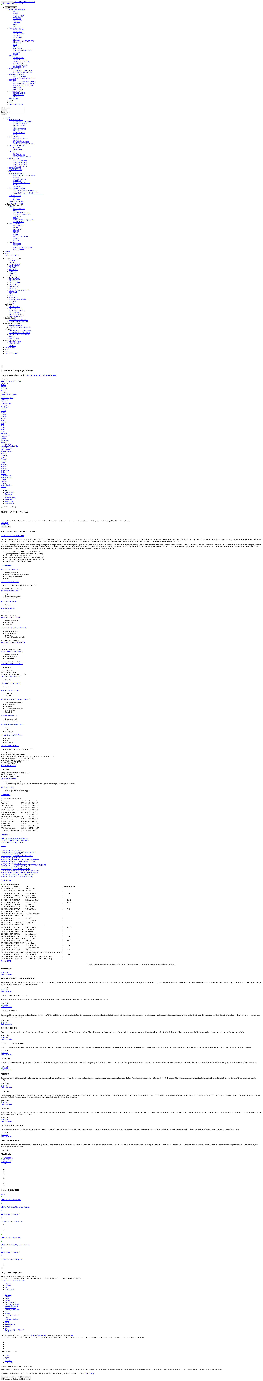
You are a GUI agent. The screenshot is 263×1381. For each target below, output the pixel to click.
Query (3, 108)
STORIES (16, 97)
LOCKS (16, 240)
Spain (3, 472)
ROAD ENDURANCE (21, 142)
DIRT (15, 45)
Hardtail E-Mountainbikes (21, 183)
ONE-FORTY (18, 35)
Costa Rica (4, 400)
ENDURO (16, 131)
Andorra (3, 385)
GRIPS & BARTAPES (20, 212)
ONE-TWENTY (18, 30)
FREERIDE (17, 181)
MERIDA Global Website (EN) (11, 381)
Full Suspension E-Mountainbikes (24, 175)
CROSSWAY (17, 149)
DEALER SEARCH (16, 104)
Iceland (3, 418)
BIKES (7, 118)
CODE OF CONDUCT (21, 61)
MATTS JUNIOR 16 (20, 166)
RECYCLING (18, 89)
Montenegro (5, 440)
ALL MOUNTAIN (19, 129)
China (3, 396)
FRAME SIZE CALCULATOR (23, 84)
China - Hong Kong (7, 398)
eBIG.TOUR (17, 21)
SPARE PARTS (18, 222)
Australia (4, 388)
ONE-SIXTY (17, 32)
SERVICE (12, 80)
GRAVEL (12, 151)
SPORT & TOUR (19, 133)
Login (11, 102)
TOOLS (16, 238)
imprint (7, 1357)
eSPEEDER (17, 26)
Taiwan (3, 479)
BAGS (15, 227)
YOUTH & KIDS (15, 159)
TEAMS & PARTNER (16, 74)
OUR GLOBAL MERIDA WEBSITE (40, 375)
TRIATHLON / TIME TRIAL (23, 144)
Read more (4, 523)
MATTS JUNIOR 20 (20, 164)
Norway (3, 453)
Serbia (3, 463)
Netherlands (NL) (6, 444)
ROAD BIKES (14, 136)
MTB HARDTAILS (20, 123)
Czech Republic (6, 403)
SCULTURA (17, 48)
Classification (9, 503)
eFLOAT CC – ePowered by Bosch (24, 190)
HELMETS (17, 244)
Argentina (4, 387)
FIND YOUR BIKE (15, 170)
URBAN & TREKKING (17, 146)
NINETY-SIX (17, 37)
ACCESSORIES (14, 223)
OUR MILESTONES (20, 65)
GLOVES (16, 246)
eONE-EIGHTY (18, 15)
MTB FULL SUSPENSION (22, 121)
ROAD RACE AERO (20, 138)
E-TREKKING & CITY (17, 188)
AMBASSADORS (19, 76)
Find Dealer (5, 524)
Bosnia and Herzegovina (9, 394)
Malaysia (4, 437)
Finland (3, 411)
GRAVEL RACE (19, 155)
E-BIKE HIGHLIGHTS (17, 9)
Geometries (8, 494)
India (2, 420)
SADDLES (17, 216)
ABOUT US (13, 56)
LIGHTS (16, 231)
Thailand (4, 481)
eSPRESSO (17, 22)
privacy (7, 1359)
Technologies (9, 501)
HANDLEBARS (19, 209)
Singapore (4, 464)
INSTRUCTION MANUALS (23, 85)
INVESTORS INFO (20, 67)
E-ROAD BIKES (15, 196)
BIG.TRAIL (17, 43)
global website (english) (38, 1335)
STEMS (15, 210)
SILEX (15, 54)
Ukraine (3, 483)
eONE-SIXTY (18, 17)
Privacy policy (89, 1373)
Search (4, 110)
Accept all (5, 1377)
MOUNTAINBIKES (16, 120)
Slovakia (3, 466)
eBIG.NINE (17, 19)
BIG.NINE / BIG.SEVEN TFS (23, 41)
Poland (3, 457)
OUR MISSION (18, 58)
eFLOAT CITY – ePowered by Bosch (25, 192)
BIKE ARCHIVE (15, 168)
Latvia (3, 431)
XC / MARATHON (19, 125)
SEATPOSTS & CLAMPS (22, 214)
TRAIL (15, 127)
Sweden (3, 474)
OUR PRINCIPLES (20, 59)
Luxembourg (5, 435)
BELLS (15, 233)
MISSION (16, 52)
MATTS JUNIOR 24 (20, 162)
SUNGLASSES (18, 249)
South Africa (5, 470)
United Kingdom (6, 485)
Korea (3, 429)
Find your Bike (14, 98)
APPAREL (12, 242)
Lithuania (4, 433)
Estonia (3, 409)
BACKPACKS (18, 225)
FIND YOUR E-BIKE (16, 203)
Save (28, 1379)
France (3, 412)
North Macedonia (6, 451)
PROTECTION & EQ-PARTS (23, 220)
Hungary (4, 416)
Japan (3, 427)
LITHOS (16, 11)
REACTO (16, 46)
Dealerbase (8, 1361)
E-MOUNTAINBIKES (16, 173)
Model (7, 490)
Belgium (3, 392)
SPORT (15, 185)
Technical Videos (10, 498)
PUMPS (16, 235)
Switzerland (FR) (6, 477)
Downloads (8, 496)
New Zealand (5, 450)
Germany (4, 414)
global (7, 349)
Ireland (3, 422)
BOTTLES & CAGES (20, 236)
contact (7, 1355)
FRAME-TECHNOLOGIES (22, 72)
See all (3, 1194)
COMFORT (17, 186)
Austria (3, 390)
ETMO (15, 13)
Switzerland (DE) (6, 476)
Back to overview (6, 974)
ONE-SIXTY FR (18, 34)
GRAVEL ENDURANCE (22, 157)
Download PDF (6, 961)
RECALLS (17, 87)
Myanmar (4, 442)
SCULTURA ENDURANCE (23, 50)
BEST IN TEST (18, 95)
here (71, 1335)
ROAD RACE (18, 140)
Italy (2, 425)
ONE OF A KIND (19, 93)
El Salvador (4, 407)
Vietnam (3, 487)
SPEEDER (16, 147)
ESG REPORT (18, 63)
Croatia (3, 401)
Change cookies (14, 1377)
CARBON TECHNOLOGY (22, 71)
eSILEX (16, 24)
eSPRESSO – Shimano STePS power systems (28, 194)
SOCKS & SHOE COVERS (22, 248)
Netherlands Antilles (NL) (9, 446)
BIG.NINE (16, 39)
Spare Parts (8, 499)
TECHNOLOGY (15, 69)
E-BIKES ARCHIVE (16, 201)
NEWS (7, 251)
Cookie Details (25, 1377)
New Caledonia (6, 448)
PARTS (11, 207)
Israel (2, 424)
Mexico (3, 438)
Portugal (3, 459)
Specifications (9, 492)
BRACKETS (17, 229)
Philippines (4, 455)
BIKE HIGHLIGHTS (16, 28)
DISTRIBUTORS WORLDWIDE (24, 82)
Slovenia (3, 468)
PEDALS (16, 218)
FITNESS (16, 199)
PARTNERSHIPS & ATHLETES (24, 78)
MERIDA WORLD (15, 91)
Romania (4, 461)
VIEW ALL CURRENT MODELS (12, 536)
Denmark (4, 405)
